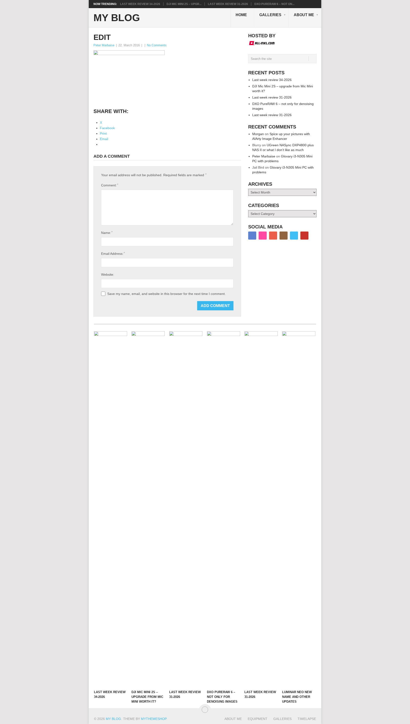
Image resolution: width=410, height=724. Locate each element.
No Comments (157, 45)
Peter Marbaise (103, 45)
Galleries (270, 15)
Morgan (258, 134)
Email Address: (113, 253)
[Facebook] (252, 236)
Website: (107, 274)
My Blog (116, 18)
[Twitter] (294, 236)
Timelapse (307, 719)
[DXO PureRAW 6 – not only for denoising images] (223, 509)
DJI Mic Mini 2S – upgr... (184, 4)
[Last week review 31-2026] (185, 509)
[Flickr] (263, 236)
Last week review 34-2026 (140, 4)
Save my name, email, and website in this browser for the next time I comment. (166, 294)
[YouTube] (304, 236)
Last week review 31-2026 (228, 4)
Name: (106, 233)
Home (241, 15)
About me (304, 15)
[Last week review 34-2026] (110, 509)
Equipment (257, 719)
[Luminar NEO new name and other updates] (298, 509)
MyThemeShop (153, 719)
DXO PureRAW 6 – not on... (274, 4)
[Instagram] (284, 236)
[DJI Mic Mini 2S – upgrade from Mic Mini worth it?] (148, 509)
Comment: (109, 185)
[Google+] (273, 236)
